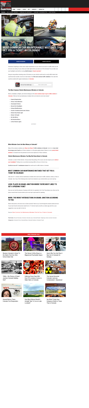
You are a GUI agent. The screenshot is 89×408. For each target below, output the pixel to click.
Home (14, 9)
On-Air (18, 9)
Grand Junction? (37, 71)
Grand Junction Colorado (51, 217)
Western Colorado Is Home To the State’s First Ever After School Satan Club (11, 255)
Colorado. (31, 79)
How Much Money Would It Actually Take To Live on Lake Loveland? (33, 301)
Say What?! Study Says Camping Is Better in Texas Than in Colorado (54, 301)
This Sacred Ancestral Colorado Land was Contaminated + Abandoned (54, 278)
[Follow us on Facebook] (63, 9)
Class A (26, 148)
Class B (32, 148)
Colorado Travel (40, 220)
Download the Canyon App (26, 12)
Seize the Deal (52, 12)
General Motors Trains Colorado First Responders (10, 300)
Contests (34, 9)
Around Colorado (17, 217)
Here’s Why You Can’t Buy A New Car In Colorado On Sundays (54, 255)
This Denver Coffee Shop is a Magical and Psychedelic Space (33, 254)
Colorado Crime (17, 220)
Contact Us (41, 9)
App (29, 9)
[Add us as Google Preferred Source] (60, 9)
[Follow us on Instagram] (67, 9)
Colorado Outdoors (32, 220)
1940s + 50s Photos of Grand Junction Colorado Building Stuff (11, 278)
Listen (24, 9)
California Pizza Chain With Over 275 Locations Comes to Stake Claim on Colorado (33, 278)
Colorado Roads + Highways (39, 217)
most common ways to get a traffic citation (45, 93)
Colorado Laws (29, 217)
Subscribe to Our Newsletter (40, 12)
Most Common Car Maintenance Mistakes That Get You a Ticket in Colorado (32, 212)
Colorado (10, 96)
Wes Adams (8, 53)
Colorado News (24, 220)
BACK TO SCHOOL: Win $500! (12, 12)
